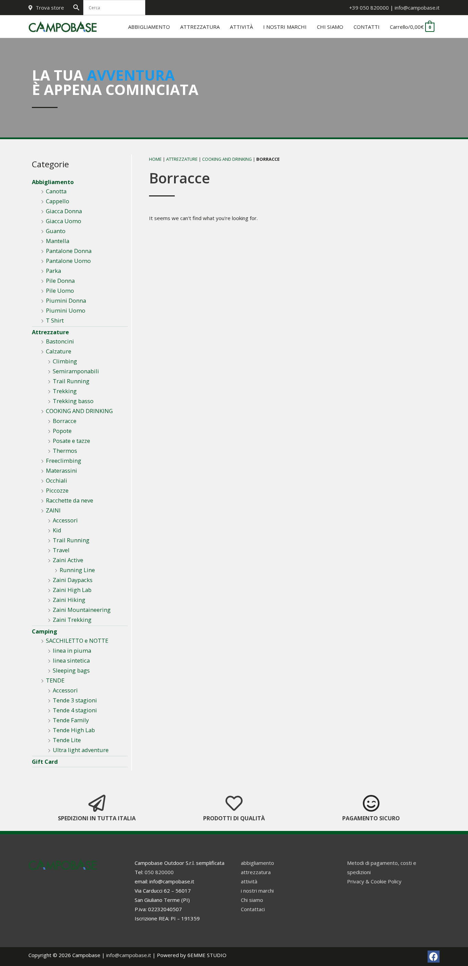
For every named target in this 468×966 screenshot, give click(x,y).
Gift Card (45, 761)
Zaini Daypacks (73, 580)
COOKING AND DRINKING (79, 411)
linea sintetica (71, 660)
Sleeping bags (71, 670)
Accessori (65, 520)
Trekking (65, 391)
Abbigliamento (53, 182)
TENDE (55, 680)
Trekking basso (73, 401)
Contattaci (253, 909)
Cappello (57, 201)
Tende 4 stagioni (75, 710)
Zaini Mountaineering (82, 610)
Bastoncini (60, 341)
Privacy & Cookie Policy (374, 881)
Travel (61, 550)
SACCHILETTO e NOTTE (77, 640)
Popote (62, 431)
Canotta (56, 191)
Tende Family (71, 720)
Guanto (55, 231)
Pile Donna (60, 281)
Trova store (50, 7)
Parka (53, 271)
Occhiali (56, 480)
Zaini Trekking (72, 620)
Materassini (61, 470)
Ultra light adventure (81, 750)
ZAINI (53, 510)
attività (249, 881)
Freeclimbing (63, 460)
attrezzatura (256, 872)
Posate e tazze (71, 441)
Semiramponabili (76, 371)
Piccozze (57, 490)
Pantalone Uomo (68, 261)
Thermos (65, 451)
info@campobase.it (417, 7)
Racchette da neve (69, 500)
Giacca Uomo (63, 221)
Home (155, 159)
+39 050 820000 (369, 7)
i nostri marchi (257, 890)
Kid (57, 530)
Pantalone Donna (68, 251)
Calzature (58, 351)
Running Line (77, 570)
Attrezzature (50, 332)
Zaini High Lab (72, 590)
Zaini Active (68, 560)
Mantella (57, 241)
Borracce (64, 421)
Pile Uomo (60, 290)
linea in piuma (72, 650)
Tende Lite (67, 740)
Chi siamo (252, 899)
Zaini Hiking (69, 600)
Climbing (65, 361)
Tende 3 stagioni (75, 700)
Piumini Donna (66, 300)
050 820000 (159, 872)
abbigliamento (257, 862)
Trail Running (71, 381)
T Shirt (55, 320)
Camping (44, 631)
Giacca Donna (64, 211)
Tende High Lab (74, 730)
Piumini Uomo (65, 310)
